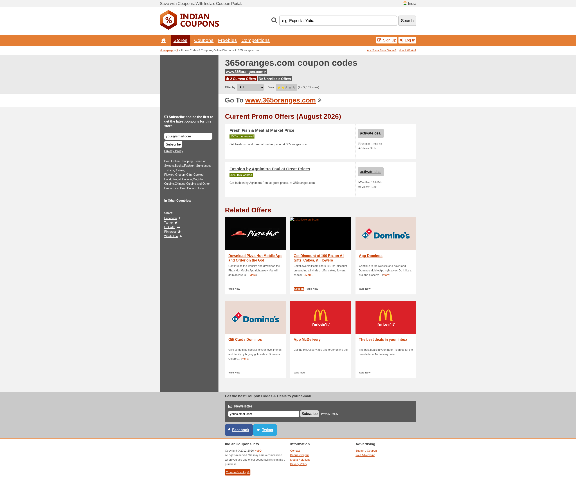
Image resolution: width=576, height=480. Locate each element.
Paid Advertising (365, 455)
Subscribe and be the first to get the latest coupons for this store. (188, 121)
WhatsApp (171, 236)
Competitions (255, 40)
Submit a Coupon (366, 450)
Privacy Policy (173, 151)
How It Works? (407, 50)
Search (407, 20)
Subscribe (173, 144)
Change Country (236, 472)
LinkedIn (169, 227)
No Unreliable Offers (275, 79)
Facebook (170, 218)
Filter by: (230, 87)
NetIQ (257, 450)
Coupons (204, 40)
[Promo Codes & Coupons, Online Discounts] (189, 28)
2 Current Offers (242, 79)
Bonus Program (299, 455)
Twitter (168, 222)
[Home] (163, 40)
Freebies (227, 40)
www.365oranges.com (244, 72)
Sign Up (389, 40)
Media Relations (300, 459)
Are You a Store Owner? (381, 50)
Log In (409, 40)
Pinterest (170, 231)
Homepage (166, 50)
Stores (180, 40)
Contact (295, 450)
